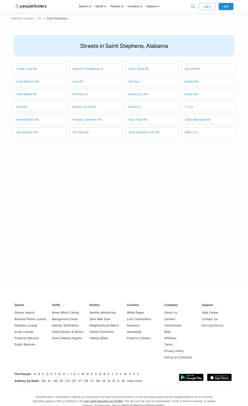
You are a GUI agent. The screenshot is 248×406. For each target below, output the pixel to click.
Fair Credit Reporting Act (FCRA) (103, 401)
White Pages (135, 312)
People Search (24, 312)
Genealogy (134, 332)
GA (98, 381)
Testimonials (172, 325)
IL (118, 381)
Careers (169, 319)
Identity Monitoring (103, 312)
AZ (61, 381)
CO (74, 381)
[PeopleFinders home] (31, 6)
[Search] (193, 6)
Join (226, 6)
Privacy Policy (174, 351)
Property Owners (138, 338)
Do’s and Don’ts (212, 325)
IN (123, 381)
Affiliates (170, 338)
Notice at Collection (178, 357)
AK (43, 381)
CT (80, 381)
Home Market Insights (67, 338)
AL (40, 18)
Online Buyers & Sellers (67, 332)
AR (55, 381)
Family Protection (102, 332)
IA (108, 381)
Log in (207, 6)
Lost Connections (139, 319)
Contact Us (209, 319)
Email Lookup (24, 332)
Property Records (27, 338)
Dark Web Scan (100, 319)
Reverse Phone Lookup (30, 319)
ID (113, 381)
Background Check (65, 319)
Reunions (133, 325)
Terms (168, 344)
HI (103, 381)
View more (134, 381)
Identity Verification (65, 325)
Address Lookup (22, 18)
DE (86, 381)
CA (67, 381)
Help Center (210, 312)
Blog (167, 332)
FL (92, 381)
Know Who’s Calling (65, 312)
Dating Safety (99, 338)
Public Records (25, 344)
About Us (170, 312)
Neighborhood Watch (104, 325)
